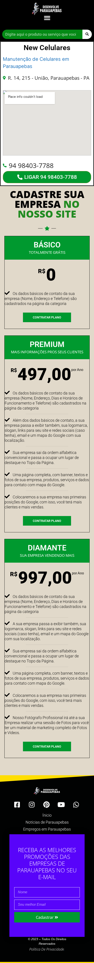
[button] (47, 18)
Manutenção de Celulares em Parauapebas (36, 62)
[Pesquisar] (87, 34)
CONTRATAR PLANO (47, 317)
